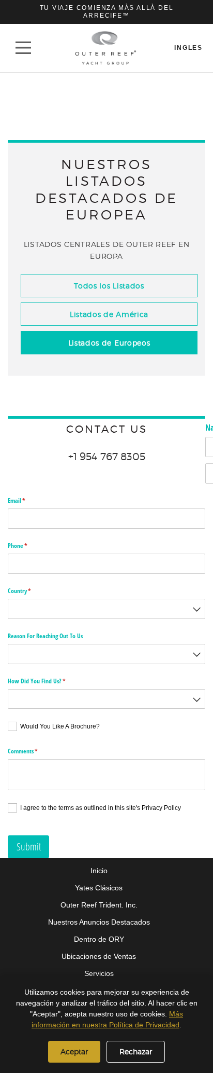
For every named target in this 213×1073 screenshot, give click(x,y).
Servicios (99, 973)
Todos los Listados (109, 285)
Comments (33, 751)
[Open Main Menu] (23, 48)
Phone (28, 545)
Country (30, 590)
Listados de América (109, 314)
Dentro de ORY (99, 939)
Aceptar (74, 1051)
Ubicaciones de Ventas (99, 956)
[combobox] (106, 609)
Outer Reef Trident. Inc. (99, 905)
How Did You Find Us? (47, 681)
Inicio (99, 870)
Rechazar (135, 1051)
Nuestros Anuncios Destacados (99, 922)
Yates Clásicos (99, 888)
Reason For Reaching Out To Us (45, 635)
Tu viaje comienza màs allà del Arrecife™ (107, 11)
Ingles (188, 47)
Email (27, 500)
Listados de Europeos (109, 342)
